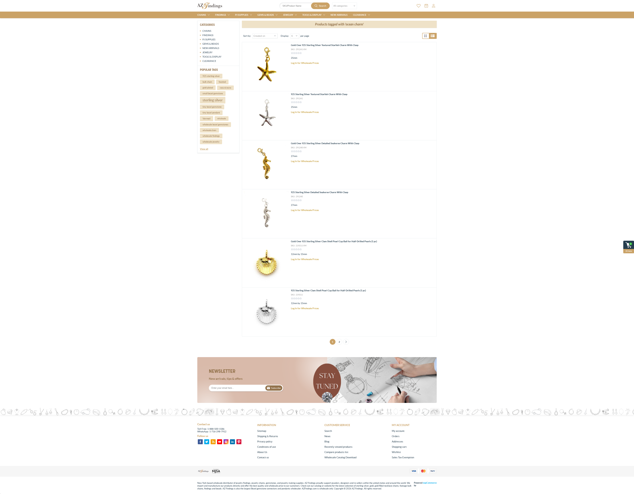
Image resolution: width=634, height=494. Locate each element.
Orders (396, 436)
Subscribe (276, 388)
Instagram (226, 441)
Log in (433, 5)
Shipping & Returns (267, 436)
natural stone (225, 88)
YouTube (219, 441)
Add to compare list (432, 65)
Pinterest (238, 441)
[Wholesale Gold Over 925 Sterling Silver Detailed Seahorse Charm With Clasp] (266, 165)
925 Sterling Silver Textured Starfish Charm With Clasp (319, 94)
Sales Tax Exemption (403, 457)
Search (322, 5)
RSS (213, 441)
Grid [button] (425, 36)
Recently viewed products (338, 446)
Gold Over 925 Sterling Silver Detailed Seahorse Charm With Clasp (325, 143)
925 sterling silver (211, 76)
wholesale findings (211, 136)
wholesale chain (209, 130)
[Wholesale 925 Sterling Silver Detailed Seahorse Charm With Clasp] (266, 214)
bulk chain (207, 82)
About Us (262, 452)
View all (204, 149)
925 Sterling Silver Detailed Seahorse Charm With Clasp (319, 192)
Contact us (263, 457)
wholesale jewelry (211, 142)
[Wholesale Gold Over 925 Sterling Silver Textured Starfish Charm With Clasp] (266, 66)
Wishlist (396, 452)
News (327, 436)
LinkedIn (232, 441)
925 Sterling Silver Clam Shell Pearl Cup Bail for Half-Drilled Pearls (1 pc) (328, 290)
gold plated (208, 87)
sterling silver (213, 100)
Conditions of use (266, 446)
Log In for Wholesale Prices (305, 63)
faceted (222, 82)
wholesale (221, 118)
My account (398, 431)
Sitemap (261, 431)
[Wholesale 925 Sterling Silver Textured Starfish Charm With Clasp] (266, 116)
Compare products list (336, 452)
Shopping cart (399, 446)
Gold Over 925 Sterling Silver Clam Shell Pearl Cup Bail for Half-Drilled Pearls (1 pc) (334, 241)
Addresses (397, 441)
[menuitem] (279, 431)
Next (346, 342)
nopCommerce (430, 483)
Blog (326, 441)
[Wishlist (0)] (418, 5)
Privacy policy (264, 441)
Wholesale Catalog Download (340, 457)
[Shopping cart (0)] (426, 5)
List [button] (432, 36)
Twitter (206, 441)
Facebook (200, 441)
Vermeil (207, 118)
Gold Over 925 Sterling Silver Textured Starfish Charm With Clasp (324, 45)
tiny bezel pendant (211, 112)
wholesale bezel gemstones (215, 124)
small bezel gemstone (213, 93)
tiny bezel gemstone (212, 107)
